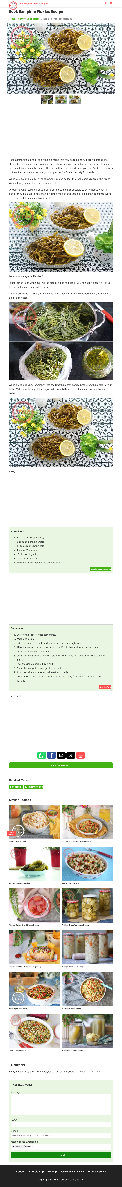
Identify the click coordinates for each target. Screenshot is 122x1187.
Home (12, 18)
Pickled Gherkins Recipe (19, 883)
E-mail (14, 1130)
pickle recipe (16, 786)
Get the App (105, 687)
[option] (47, 99)
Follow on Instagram (72, 1171)
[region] (61, 130)
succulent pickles (34, 786)
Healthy (21, 18)
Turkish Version (97, 1171)
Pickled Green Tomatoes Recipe (75, 925)
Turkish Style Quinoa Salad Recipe (76, 841)
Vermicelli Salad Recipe (72, 1008)
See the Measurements (101, 569)
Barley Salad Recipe (17, 1050)
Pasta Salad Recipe (17, 841)
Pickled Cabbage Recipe (72, 967)
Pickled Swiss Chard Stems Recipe (24, 925)
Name (14, 1119)
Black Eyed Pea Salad (18, 1008)
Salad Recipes (33, 18)
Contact (20, 1171)
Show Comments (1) (61, 765)
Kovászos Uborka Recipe (72, 1050)
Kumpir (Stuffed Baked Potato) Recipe (25, 967)
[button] (111, 2)
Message (16, 1092)
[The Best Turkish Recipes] (28, 9)
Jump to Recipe (11, 833)
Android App (36, 1171)
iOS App (52, 1171)
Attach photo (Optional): (24, 1141)
